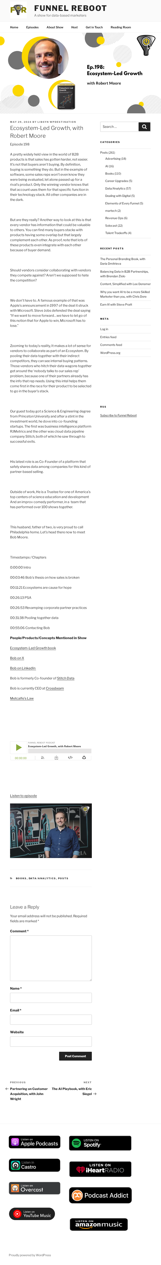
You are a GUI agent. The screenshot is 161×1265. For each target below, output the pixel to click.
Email (15, 1010)
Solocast (111, 225)
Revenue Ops (114, 218)
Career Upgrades (116, 181)
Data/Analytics (42, 878)
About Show (55, 27)
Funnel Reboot (70, 8)
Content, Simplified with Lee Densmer (125, 284)
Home (14, 27)
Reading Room (121, 27)
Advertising (113, 158)
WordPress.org (110, 353)
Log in (104, 329)
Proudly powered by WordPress (30, 1255)
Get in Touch (94, 27)
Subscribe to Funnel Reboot (118, 415)
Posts (63, 878)
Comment (19, 931)
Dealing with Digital (118, 196)
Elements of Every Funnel (122, 203)
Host (74, 27)
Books (21, 878)
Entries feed (108, 337)
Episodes (32, 27)
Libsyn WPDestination (57, 121)
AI (106, 166)
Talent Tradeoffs (116, 233)
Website (17, 1032)
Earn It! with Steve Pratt (116, 304)
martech (111, 210)
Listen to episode (23, 796)
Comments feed (111, 345)
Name (16, 988)
